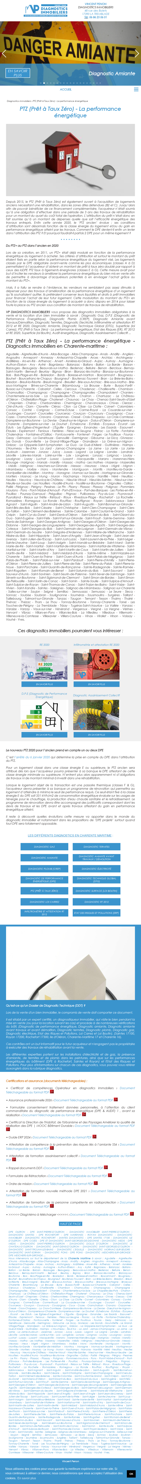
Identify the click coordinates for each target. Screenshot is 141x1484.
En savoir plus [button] (26, 1478)
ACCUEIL (66, 89)
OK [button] (131, 1473)
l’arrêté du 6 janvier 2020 (32, 757)
